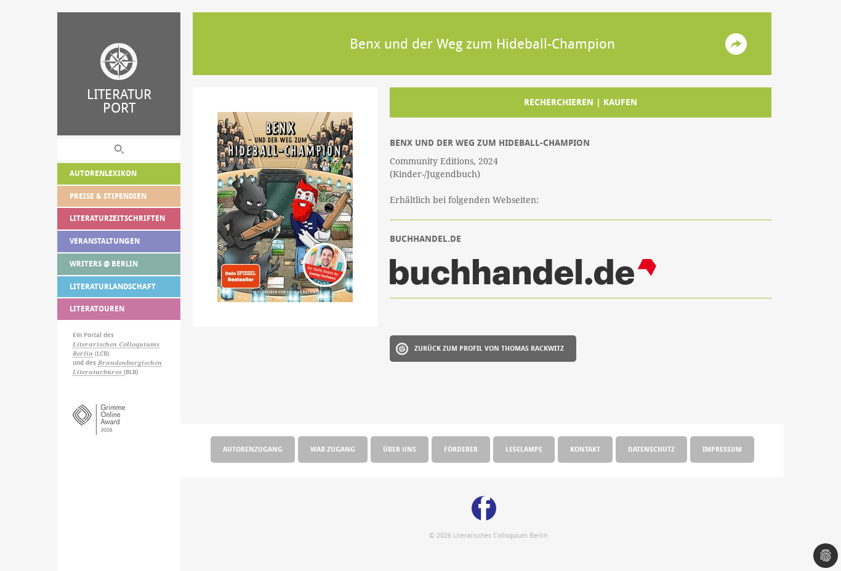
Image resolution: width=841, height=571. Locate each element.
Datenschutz (651, 448)
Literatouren (97, 308)
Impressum (722, 448)
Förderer (461, 448)
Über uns (399, 448)
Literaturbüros (98, 372)
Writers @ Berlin (104, 263)
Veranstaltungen (105, 241)
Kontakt (585, 448)
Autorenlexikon (103, 173)
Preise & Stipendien (108, 196)
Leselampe (523, 448)
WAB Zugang (332, 448)
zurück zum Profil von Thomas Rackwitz (489, 348)
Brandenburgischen (130, 362)
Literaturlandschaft (113, 286)
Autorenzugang (253, 448)
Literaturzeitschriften (117, 218)
